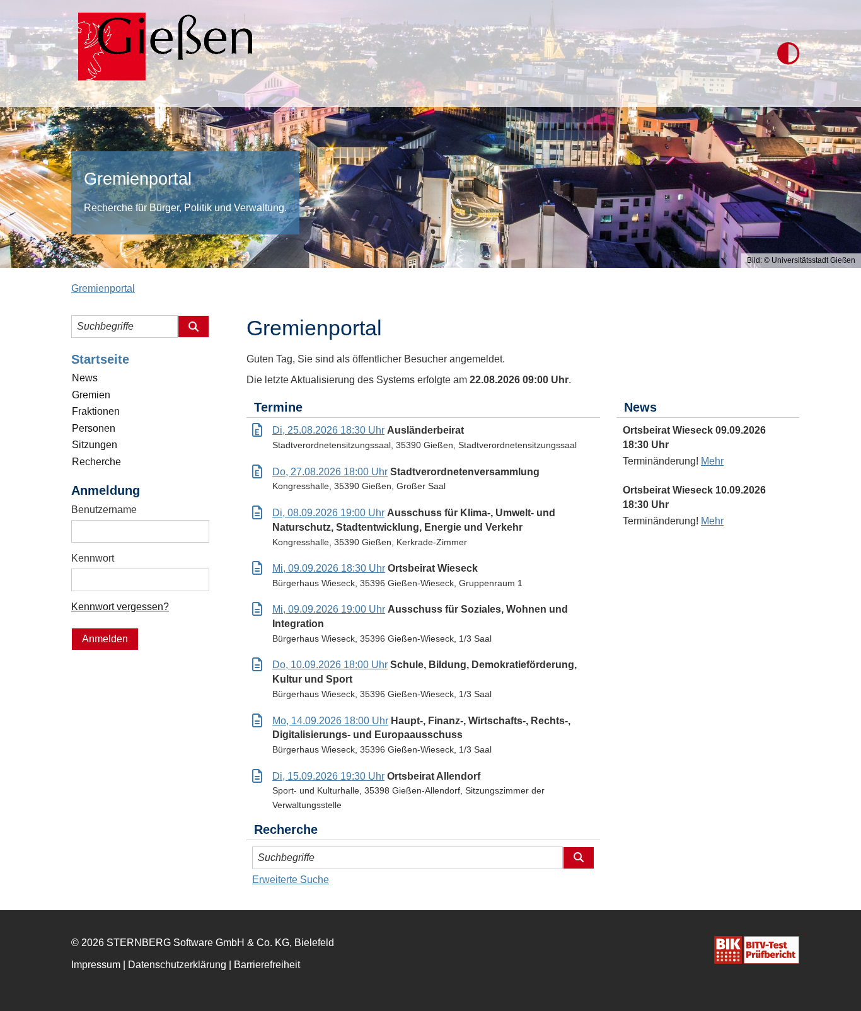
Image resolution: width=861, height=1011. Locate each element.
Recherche (96, 461)
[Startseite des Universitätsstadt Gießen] (161, 54)
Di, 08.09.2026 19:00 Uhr (328, 512)
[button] (788, 53)
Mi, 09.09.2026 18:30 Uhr (328, 568)
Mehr (712, 461)
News (85, 378)
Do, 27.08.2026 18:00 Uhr (330, 471)
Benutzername (104, 509)
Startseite (100, 359)
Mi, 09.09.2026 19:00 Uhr (328, 609)
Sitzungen (94, 444)
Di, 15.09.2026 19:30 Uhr (328, 776)
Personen (93, 428)
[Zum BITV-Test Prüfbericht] (756, 950)
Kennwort (92, 558)
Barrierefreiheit (267, 964)
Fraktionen (96, 411)
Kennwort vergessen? (120, 606)
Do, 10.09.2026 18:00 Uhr (330, 664)
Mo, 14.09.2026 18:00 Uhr (330, 720)
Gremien (91, 395)
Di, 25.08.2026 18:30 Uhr (328, 430)
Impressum (95, 964)
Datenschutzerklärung (177, 964)
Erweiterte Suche (290, 879)
